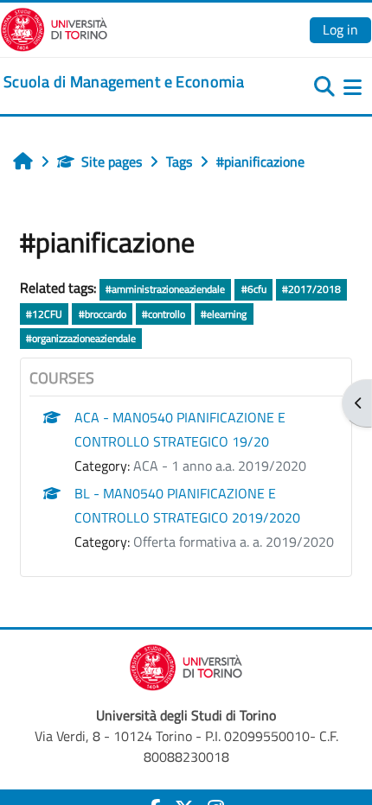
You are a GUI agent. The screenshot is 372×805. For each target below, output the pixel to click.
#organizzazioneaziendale (81, 338)
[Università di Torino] (54, 27)
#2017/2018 (311, 289)
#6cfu (253, 289)
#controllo (163, 314)
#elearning (224, 314)
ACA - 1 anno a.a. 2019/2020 (219, 465)
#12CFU (44, 314)
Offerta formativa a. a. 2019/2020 (233, 541)
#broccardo (102, 314)
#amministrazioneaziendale (165, 289)
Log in (340, 29)
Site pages (111, 161)
